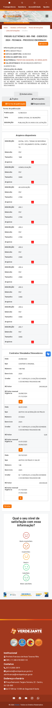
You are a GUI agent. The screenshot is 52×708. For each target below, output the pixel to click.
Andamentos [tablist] (26, 94)
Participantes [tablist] (38, 99)
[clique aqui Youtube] (26, 698)
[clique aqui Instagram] (32, 698)
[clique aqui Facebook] (20, 698)
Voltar (8, 506)
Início (6, 28)
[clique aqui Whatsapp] (38, 698)
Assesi (17, 705)
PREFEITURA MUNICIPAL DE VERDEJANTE (31, 60)
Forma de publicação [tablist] (16, 104)
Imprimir (44, 44)
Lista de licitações (13, 31)
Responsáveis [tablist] (39, 104)
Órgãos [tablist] (14, 99)
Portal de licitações (36, 28)
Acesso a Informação (18, 28)
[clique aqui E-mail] (14, 698)
